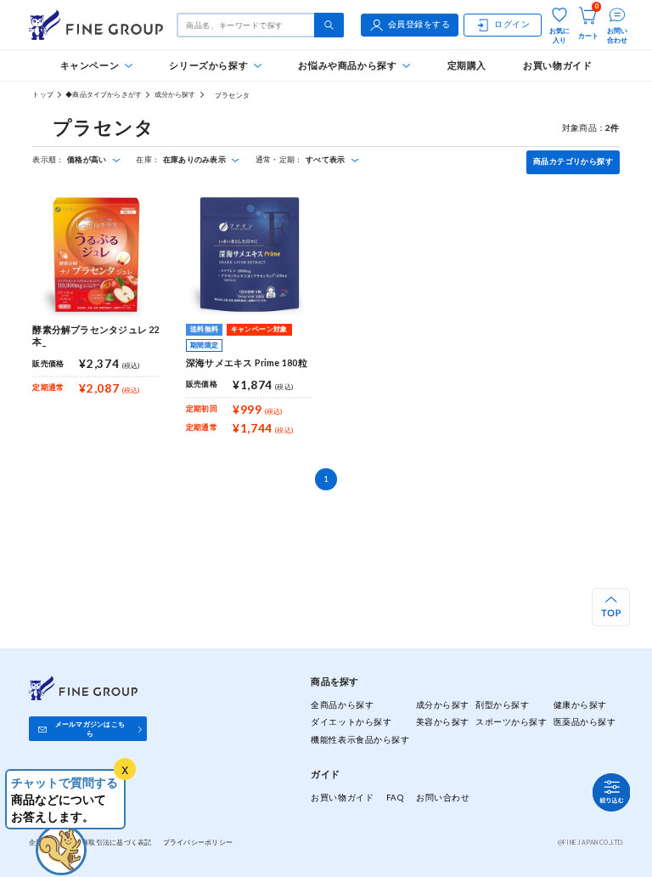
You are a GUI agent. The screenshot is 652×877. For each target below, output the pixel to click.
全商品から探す (342, 705)
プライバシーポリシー (198, 842)
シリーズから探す (208, 65)
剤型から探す (502, 705)
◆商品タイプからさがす (103, 94)
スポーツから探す (511, 722)
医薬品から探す (585, 722)
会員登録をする (419, 24)
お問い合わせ (442, 797)
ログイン (512, 24)
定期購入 (466, 65)
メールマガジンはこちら (90, 729)
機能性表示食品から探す (360, 739)
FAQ (395, 797)
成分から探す (175, 94)
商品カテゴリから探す (573, 161)
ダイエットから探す (351, 722)
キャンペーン (90, 65)
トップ (42, 94)
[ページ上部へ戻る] (611, 607)
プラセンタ (229, 95)
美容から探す (442, 722)
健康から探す (580, 705)
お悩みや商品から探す (347, 65)
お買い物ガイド (557, 65)
